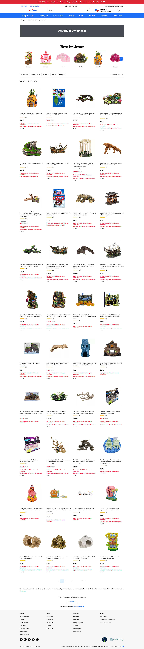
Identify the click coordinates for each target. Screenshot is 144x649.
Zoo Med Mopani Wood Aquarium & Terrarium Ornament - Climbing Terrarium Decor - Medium (31, 215)
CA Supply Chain (96, 646)
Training (75, 625)
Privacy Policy (76, 646)
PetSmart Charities (25, 634)
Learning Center (24, 628)
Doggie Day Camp (78, 622)
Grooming (76, 616)
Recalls (63, 646)
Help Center (50, 616)
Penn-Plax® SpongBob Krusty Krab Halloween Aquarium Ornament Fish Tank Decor (84, 316)
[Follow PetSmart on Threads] (29, 639)
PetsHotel (76, 619)
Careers (22, 619)
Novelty (98, 67)
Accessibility (50, 628)
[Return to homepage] (33, 10)
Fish (22, 20)
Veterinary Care (77, 628)
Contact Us (50, 619)
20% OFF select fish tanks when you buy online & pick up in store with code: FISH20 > (72, 2)
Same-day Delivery (105, 622)
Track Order (50, 622)
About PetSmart (24, 616)
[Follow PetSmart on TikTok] (33, 639)
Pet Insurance (77, 631)
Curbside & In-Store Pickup (107, 619)
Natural (28, 67)
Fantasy (45, 67)
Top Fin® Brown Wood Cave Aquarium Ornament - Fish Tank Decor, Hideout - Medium (83, 266)
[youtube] (37, 639)
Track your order (34, 6)
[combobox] (69, 10)
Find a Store (103, 616)
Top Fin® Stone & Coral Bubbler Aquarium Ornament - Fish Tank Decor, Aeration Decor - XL (112, 114)
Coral (63, 67)
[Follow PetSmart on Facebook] (21, 639)
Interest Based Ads (85, 646)
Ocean (115, 67)
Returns (49, 625)
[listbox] (72, 59)
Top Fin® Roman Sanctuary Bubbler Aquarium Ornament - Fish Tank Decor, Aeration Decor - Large (83, 164)
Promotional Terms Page (78, 606)
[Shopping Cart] (121, 11)
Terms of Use (69, 646)
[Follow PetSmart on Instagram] (25, 639)
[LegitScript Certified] (104, 639)
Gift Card (24, 6)
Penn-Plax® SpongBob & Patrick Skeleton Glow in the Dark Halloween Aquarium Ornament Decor (111, 461)
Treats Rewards (24, 622)
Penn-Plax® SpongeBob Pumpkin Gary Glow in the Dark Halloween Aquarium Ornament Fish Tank (59, 510)
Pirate (81, 67)
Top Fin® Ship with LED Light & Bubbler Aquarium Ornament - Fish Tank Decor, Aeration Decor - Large (57, 266)
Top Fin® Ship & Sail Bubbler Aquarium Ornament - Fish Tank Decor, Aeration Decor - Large (112, 266)
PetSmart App (24, 631)
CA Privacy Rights (105, 646)
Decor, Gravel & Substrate (32, 20)
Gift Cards (23, 625)
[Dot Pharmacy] (116, 640)
